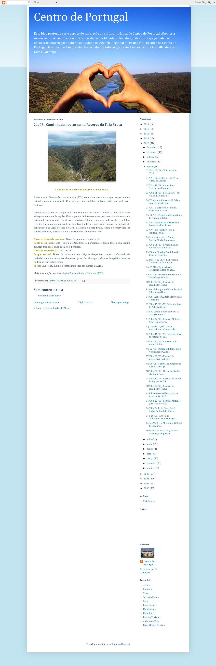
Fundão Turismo (151, 617)
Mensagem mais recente (47, 302)
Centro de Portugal (81, 17)
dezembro (152, 147)
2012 (147, 134)
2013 (147, 129)
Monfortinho (149, 609)
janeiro (151, 468)
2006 (147, 488)
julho (149, 439)
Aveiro (146, 585)
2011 (147, 138)
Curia (145, 601)
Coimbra (147, 589)
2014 (147, 124)
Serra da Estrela (151, 597)
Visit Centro (149, 501)
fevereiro (152, 463)
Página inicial (85, 302)
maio (149, 449)
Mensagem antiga (120, 302)
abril (149, 454)
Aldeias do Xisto (151, 621)
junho (150, 444)
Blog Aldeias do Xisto (154, 625)
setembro (152, 162)
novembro (152, 152)
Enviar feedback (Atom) (58, 308)
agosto (150, 166)
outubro (151, 157)
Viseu (145, 593)
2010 (147, 143)
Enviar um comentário (49, 296)
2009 (147, 474)
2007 (147, 483)
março (150, 458)
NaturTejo (148, 613)
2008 (147, 479)
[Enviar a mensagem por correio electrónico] (83, 281)
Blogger (125, 644)
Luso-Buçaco (149, 605)
